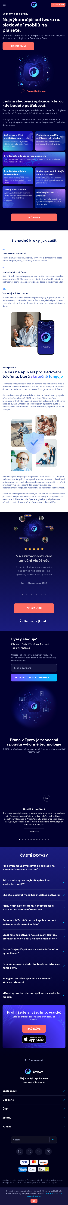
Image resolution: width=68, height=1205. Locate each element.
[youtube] (48, 1151)
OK (34, 1201)
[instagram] (38, 1151)
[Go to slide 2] (22, 839)
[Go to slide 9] (42, 839)
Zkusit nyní (18, 46)
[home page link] (34, 5)
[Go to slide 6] (34, 839)
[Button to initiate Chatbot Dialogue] (61, 1199)
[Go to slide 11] (48, 839)
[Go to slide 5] (31, 839)
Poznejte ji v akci (37, 91)
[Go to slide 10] (45, 839)
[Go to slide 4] (28, 839)
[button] (34, 868)
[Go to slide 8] (39, 839)
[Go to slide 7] (36, 839)
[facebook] (29, 1151)
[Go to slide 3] (25, 839)
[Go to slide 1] (19, 839)
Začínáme (34, 217)
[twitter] (19, 1151)
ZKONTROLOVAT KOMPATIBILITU (34, 677)
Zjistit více (34, 831)
